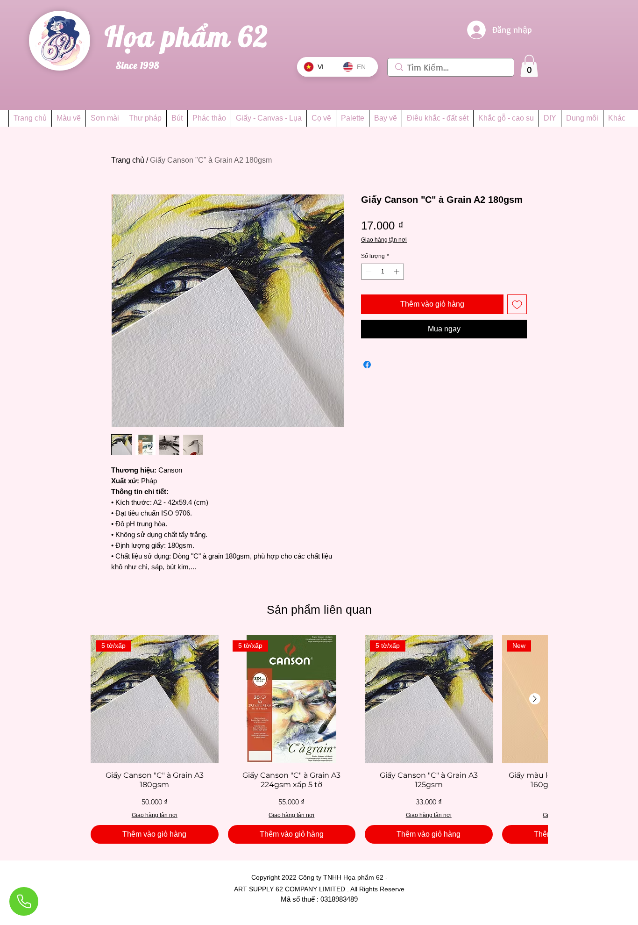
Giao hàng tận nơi (384, 240)
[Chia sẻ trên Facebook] (367, 364)
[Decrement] (367, 271)
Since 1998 (137, 65)
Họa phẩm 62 (190, 36)
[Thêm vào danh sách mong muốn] (517, 304)
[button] (529, 66)
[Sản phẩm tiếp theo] (534, 698)
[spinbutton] (382, 271)
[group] (319, 739)
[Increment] (397, 271)
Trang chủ (127, 160)
